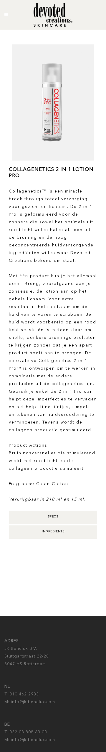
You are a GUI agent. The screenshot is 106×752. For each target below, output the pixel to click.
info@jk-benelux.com (32, 702)
